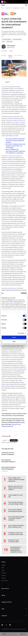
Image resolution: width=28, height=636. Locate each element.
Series (3, 567)
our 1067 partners (9, 299)
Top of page (3, 55)
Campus (3, 5)
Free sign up (14, 440)
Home (2, 8)
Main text (10, 55)
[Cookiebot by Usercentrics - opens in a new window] (21, 293)
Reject (14, 341)
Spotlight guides (16, 8)
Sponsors (4, 578)
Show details (21, 333)
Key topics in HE (8, 8)
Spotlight (3, 565)
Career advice (24, 8)
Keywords (4, 575)
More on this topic (18, 55)
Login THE (5, 440)
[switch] (25, 320)
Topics (3, 570)
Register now (23, 634)
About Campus (5, 580)
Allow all (14, 337)
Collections (4, 572)
